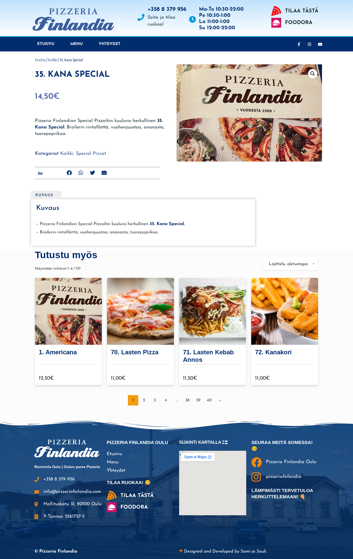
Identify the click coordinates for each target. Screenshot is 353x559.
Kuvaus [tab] (44, 195)
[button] (69, 173)
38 (187, 400)
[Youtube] (320, 44)
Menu (76, 44)
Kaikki (52, 59)
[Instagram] (309, 44)
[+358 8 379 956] (140, 17)
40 (209, 400)
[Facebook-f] (299, 44)
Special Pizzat (91, 153)
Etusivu (45, 44)
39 (198, 400)
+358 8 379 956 (167, 9)
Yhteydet (109, 44)
